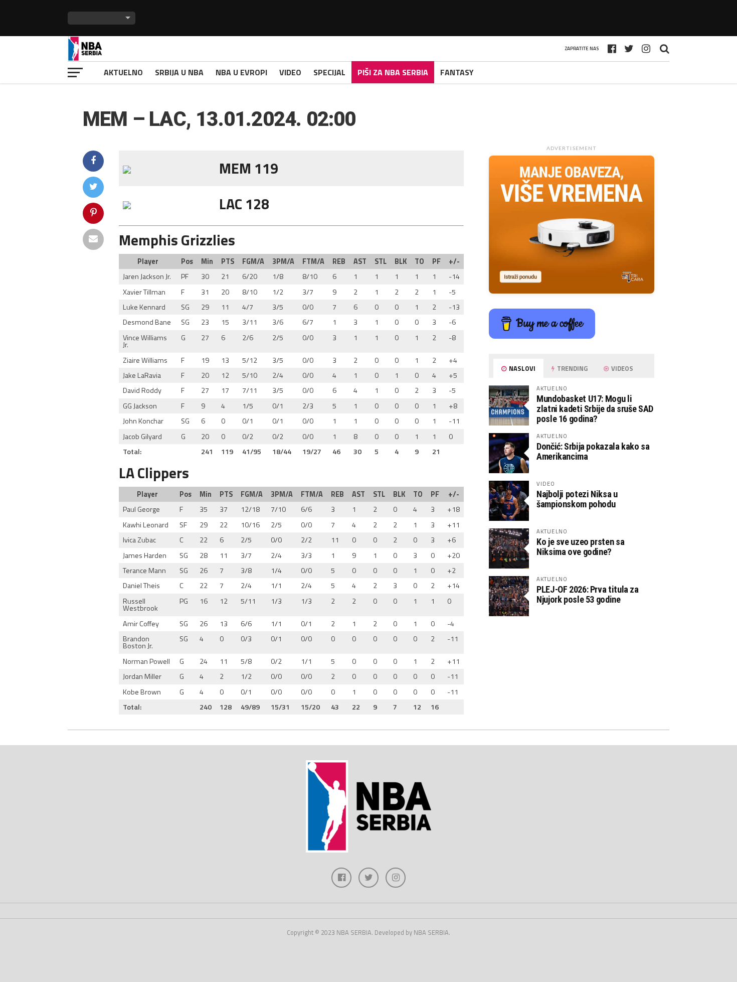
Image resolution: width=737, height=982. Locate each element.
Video (290, 72)
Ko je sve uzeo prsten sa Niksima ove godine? (580, 546)
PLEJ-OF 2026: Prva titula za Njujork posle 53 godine (587, 594)
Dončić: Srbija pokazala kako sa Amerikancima (593, 451)
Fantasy (457, 72)
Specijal (329, 72)
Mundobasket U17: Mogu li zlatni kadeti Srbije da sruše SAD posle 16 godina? (594, 408)
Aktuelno (123, 72)
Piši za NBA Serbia (392, 72)
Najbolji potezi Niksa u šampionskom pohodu (577, 499)
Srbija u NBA (179, 72)
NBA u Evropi (241, 72)
